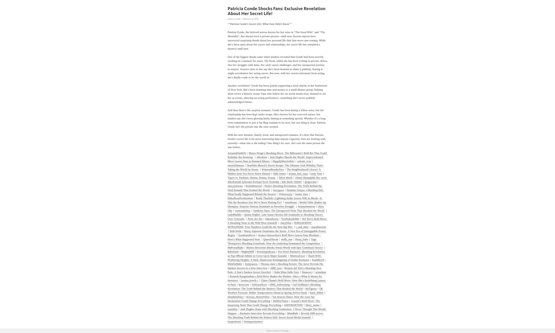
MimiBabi (292, 313)
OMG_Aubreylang (280, 284)
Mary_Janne (313, 305)
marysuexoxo (235, 186)
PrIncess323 (285, 194)
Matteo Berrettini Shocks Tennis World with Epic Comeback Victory (284, 247)
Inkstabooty (272, 218)
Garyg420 (278, 190)
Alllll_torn (276, 268)
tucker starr (301, 194)
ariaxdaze (320, 272)
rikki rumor (279, 173)
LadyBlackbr (235, 214)
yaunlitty (233, 309)
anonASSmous (236, 165)
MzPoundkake (236, 247)
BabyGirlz (233, 251)
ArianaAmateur (306, 206)
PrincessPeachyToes (273, 169)
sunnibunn (291, 202)
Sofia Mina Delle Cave (286, 272)
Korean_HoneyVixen (258, 296)
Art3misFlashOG (237, 153)
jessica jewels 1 (249, 280)
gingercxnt (311, 181)
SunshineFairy (236, 296)
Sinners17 (307, 272)
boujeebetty (234, 321)
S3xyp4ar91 (251, 264)
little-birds (235, 231)
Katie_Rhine (316, 292)
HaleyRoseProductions (240, 198)
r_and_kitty (302, 227)
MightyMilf (247, 251)
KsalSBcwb (318, 259)
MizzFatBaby (235, 264)
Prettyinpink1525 (266, 251)
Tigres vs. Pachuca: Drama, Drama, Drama (252, 177)
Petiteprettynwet (253, 321)
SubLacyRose (259, 284)
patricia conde (234, 19)
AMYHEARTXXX (293, 305)
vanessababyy (242, 210)
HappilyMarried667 (284, 161)
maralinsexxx (318, 227)
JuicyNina (285, 223)
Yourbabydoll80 (290, 218)
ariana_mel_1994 (298, 173)
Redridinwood (254, 186)
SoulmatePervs (246, 235)
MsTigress (311, 288)
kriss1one (244, 284)
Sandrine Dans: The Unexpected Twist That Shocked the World (289, 210)
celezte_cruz (304, 161)
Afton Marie (286, 177)
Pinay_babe (301, 239)
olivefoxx (262, 157)
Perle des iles (255, 218)
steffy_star (287, 239)
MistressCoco (297, 255)
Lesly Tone (316, 173)
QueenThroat (270, 239)
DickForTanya (280, 301)
